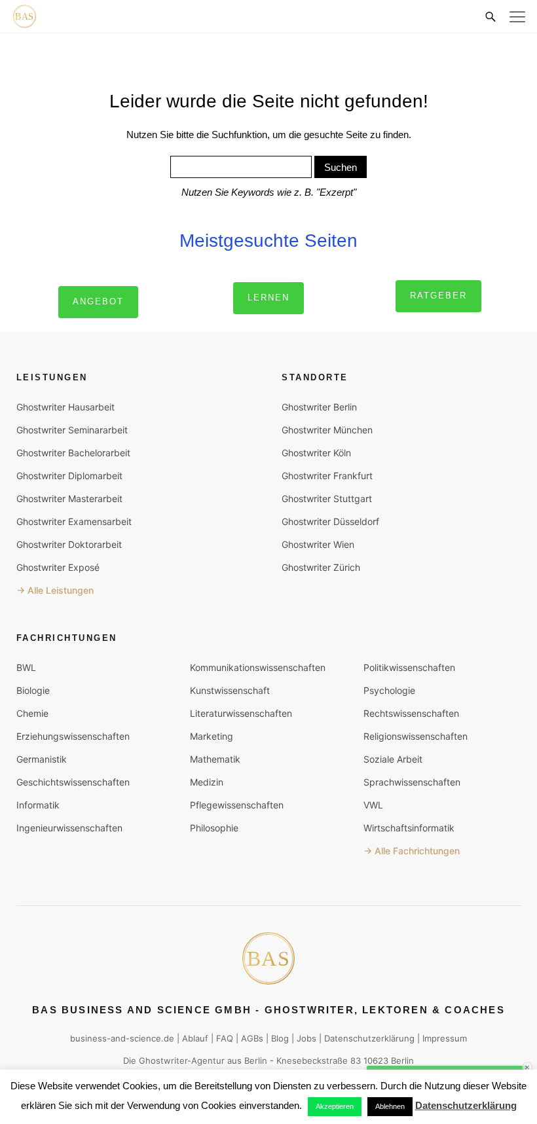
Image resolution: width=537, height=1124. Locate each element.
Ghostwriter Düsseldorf (330, 521)
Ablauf (195, 1038)
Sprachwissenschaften (411, 782)
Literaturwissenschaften (241, 713)
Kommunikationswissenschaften (257, 667)
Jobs (306, 1038)
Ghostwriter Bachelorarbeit (73, 452)
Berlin (255, 1060)
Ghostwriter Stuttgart (327, 498)
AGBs (252, 1038)
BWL (26, 667)
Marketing (211, 736)
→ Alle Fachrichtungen (411, 850)
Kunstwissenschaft (230, 690)
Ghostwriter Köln (316, 452)
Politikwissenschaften (409, 667)
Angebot (98, 301)
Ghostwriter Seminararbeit (72, 429)
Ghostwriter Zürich (321, 567)
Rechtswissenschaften (411, 713)
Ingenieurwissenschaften (69, 827)
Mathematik (215, 759)
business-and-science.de (122, 1038)
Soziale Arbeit (392, 759)
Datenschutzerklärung (369, 1038)
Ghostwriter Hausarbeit (65, 406)
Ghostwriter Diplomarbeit (69, 475)
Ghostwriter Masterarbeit (69, 498)
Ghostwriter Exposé (58, 567)
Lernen (268, 297)
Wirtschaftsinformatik (408, 827)
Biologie (33, 690)
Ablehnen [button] (390, 1106)
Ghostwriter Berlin (319, 406)
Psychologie (389, 690)
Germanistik (41, 759)
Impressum (444, 1038)
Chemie (32, 713)
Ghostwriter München (327, 429)
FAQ (224, 1038)
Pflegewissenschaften (237, 804)
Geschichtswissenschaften (73, 782)
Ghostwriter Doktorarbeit (69, 544)
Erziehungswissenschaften (73, 736)
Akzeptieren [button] (335, 1106)
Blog (280, 1038)
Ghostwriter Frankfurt (327, 475)
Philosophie (214, 827)
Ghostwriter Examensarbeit (74, 521)
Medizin (206, 782)
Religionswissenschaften (415, 736)
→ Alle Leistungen (55, 590)
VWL (373, 804)
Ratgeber (438, 295)
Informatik (38, 804)
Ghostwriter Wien (318, 544)
